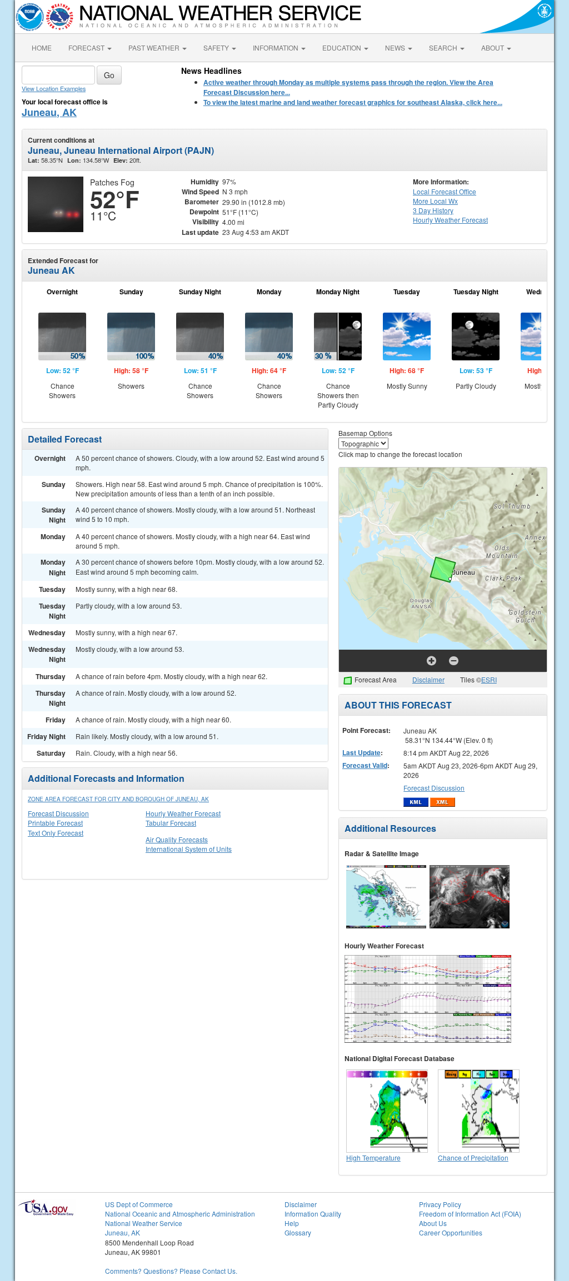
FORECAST (87, 47)
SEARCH (444, 47)
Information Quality (312, 1213)
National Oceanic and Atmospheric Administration (180, 1213)
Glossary (297, 1232)
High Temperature (373, 1157)
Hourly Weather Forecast (183, 813)
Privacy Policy (440, 1204)
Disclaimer (428, 679)
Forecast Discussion (58, 813)
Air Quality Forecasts (177, 839)
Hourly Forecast (450, 219)
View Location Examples (54, 88)
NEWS (396, 47)
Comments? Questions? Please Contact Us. (171, 1270)
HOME (42, 47)
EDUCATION (342, 47)
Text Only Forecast (55, 832)
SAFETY (217, 47)
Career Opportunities (450, 1232)
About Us (433, 1223)
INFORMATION (276, 47)
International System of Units (189, 848)
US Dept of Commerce (139, 1204)
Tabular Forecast (171, 822)
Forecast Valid (364, 765)
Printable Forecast (55, 822)
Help (291, 1223)
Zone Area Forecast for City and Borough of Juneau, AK (118, 799)
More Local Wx (435, 200)
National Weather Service (143, 1223)
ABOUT (493, 47)
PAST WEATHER (154, 47)
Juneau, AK (49, 112)
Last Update (361, 752)
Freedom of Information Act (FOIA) (470, 1213)
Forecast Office (444, 191)
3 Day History (433, 210)
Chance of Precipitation (473, 1157)
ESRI (489, 679)
